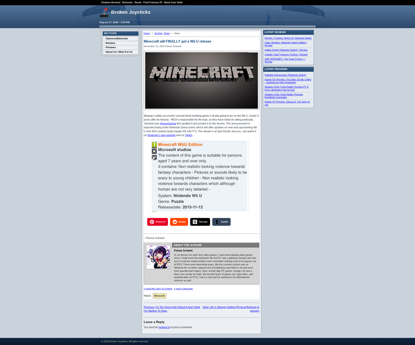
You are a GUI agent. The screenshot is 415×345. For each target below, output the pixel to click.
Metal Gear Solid (173, 2)
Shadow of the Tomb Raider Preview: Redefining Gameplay (284, 96)
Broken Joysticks (130, 12)
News (167, 33)
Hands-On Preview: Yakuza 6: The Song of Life (287, 103)
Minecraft (159, 295)
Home (147, 33)
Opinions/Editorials (117, 38)
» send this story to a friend (158, 288)
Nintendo (127, 2)
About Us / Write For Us (119, 52)
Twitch (188, 135)
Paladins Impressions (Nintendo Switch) (285, 75)
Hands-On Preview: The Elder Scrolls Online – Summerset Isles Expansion (288, 81)
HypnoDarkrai (168, 123)
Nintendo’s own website (161, 135)
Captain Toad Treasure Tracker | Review (286, 54)
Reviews (110, 43)
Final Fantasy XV (152, 2)
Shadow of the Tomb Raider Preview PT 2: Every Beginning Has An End (287, 88)
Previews (111, 47)
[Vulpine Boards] (110, 2)
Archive (159, 33)
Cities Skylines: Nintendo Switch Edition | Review (286, 44)
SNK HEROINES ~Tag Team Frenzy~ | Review (285, 60)
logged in (164, 327)
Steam (138, 2)
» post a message (183, 288)
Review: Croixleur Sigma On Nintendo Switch (288, 38)
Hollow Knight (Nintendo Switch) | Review (286, 50)
